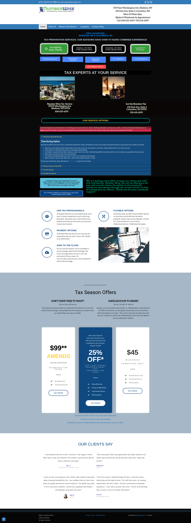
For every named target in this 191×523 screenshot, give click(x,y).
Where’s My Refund (67, 26)
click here (72, 161)
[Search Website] (150, 2)
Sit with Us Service (49, 173)
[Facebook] (145, 2)
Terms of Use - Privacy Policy (95, 515)
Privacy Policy (98, 26)
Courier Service (48, 170)
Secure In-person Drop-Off (52, 166)
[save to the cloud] (47, 252)
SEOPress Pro (142, 515)
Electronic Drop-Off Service (52, 137)
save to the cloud (67, 245)
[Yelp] (148, 2)
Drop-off (52, 26)
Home (42, 26)
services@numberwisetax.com (70, 2)
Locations (84, 26)
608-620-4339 (48, 2)
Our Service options (95, 120)
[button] (95, 137)
